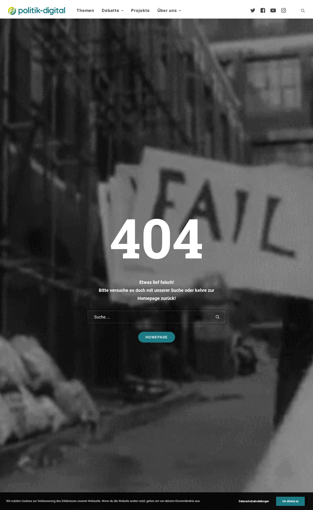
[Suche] (156, 317)
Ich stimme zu (290, 501)
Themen (85, 10)
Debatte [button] (110, 10)
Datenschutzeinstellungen (254, 501)
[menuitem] (85, 11)
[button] (303, 11)
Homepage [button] (157, 337)
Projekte (140, 10)
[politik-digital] (36, 11)
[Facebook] (265, 11)
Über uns (167, 10)
